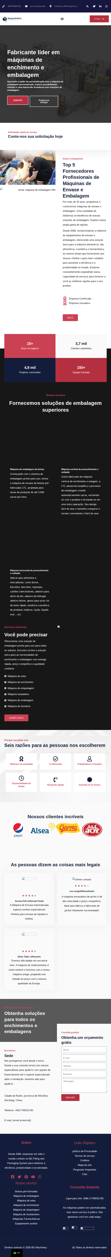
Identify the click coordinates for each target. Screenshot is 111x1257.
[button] (87, 6)
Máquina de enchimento (26, 1205)
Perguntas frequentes (84, 1169)
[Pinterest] (26, 1177)
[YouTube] (33, 1177)
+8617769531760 (24, 1110)
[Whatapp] (40, 1177)
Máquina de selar (26, 1200)
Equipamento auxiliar (26, 1223)
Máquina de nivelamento (26, 1214)
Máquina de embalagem (26, 1196)
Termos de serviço (85, 1156)
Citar (84, 1174)
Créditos (84, 1160)
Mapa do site (85, 1165)
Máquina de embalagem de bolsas (27, 469)
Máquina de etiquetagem (26, 1209)
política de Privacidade (84, 1151)
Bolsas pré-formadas (26, 1191)
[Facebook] (12, 1177)
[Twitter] (19, 1177)
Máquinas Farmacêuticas (26, 1219)
